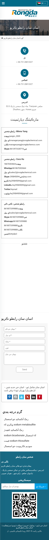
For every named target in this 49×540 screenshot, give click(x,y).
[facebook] (39, 397)
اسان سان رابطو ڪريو (12, 38)
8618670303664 (19, 168)
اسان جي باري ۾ (41, 525)
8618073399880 (17, 217)
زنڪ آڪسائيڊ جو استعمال (16, 419)
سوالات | (19, 525)
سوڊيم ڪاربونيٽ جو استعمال (18, 446)
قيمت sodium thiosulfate (16, 440)
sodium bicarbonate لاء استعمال (20, 435)
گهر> (21, 38)
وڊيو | (13, 525)
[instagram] (15, 397)
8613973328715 (17, 149)
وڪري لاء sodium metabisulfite (20, 424)
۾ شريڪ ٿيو (41, 486)
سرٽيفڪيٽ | (6, 525)
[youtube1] (21, 397)
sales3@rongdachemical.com (23, 213)
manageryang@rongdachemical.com (26, 140)
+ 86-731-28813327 (24, 62)
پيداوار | (31, 525)
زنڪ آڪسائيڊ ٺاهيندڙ (14, 430)
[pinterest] (9, 397)
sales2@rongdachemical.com (23, 172)
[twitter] (27, 397)
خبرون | (25, 525)
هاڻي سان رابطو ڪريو (10, 466)
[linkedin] (33, 397)
